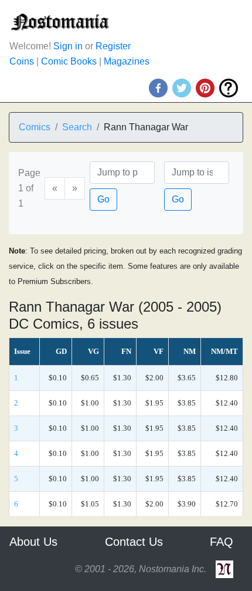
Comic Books (69, 61)
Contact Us (134, 541)
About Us (33, 541)
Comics (34, 127)
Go (103, 199)
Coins (21, 61)
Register (113, 46)
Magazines (126, 61)
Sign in (68, 46)
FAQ (221, 541)
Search (77, 127)
